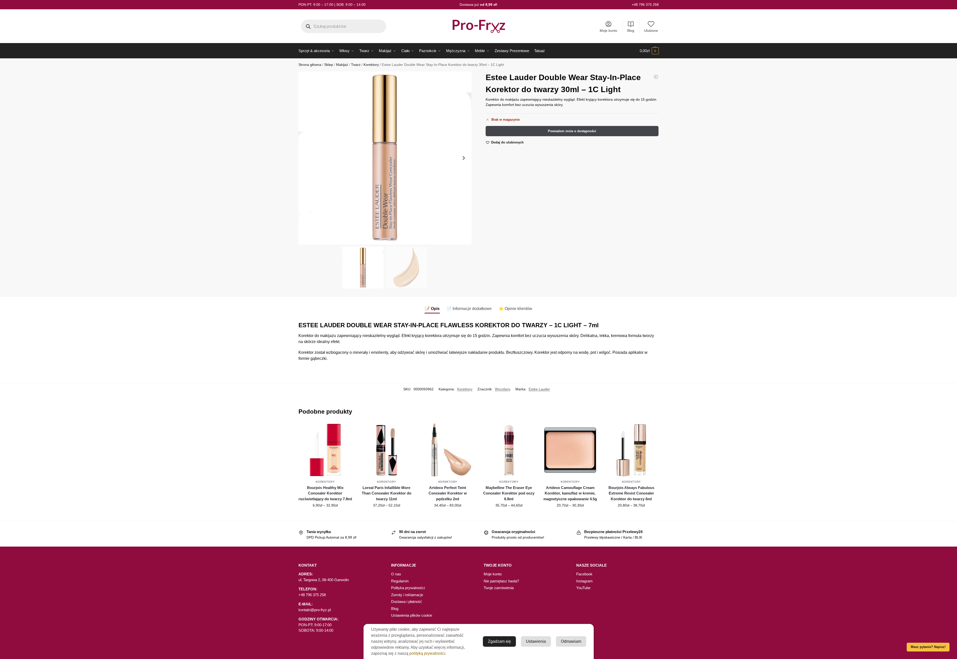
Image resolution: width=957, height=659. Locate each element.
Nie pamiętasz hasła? (501, 581)
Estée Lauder (539, 389)
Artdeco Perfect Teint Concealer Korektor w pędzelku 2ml (448, 493)
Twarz (356, 65)
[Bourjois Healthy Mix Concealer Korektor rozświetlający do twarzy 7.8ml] (325, 450)
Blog (630, 31)
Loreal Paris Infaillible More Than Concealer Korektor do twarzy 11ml (386, 493)
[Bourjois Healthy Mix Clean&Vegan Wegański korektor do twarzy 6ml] (656, 76)
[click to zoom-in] (384, 157)
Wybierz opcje (325, 516)
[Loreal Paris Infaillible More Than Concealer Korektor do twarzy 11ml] (386, 450)
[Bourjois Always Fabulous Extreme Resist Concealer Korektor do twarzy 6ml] (631, 450)
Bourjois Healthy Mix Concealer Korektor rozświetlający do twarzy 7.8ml (325, 493)
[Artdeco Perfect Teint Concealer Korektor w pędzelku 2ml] (448, 450)
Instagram (584, 581)
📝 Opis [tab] (432, 308)
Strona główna (309, 65)
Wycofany (502, 389)
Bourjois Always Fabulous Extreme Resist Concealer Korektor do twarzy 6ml (631, 493)
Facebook (584, 574)
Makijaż (342, 65)
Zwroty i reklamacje (407, 595)
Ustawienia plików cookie (411, 615)
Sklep (328, 65)
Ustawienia (536, 641)
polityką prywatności (427, 653)
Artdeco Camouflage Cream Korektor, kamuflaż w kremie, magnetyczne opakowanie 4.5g (570, 493)
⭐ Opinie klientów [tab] (515, 308)
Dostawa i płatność (406, 601)
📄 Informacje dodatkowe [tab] (469, 308)
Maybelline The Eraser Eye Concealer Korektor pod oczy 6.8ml (508, 493)
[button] (649, 50)
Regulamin (400, 581)
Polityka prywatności (408, 588)
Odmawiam (571, 641)
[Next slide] (463, 158)
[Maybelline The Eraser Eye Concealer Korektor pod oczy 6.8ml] (509, 450)
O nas (396, 574)
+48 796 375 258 (645, 5)
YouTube (583, 588)
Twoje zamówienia (499, 588)
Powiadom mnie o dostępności (572, 131)
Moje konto (608, 31)
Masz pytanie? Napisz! (928, 647)
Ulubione (651, 31)
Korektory (371, 65)
